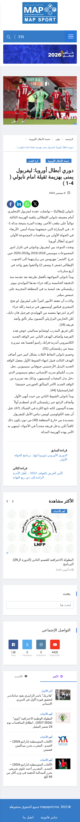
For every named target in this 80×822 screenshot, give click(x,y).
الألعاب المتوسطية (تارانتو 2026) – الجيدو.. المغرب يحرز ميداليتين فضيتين (31, 745)
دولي (57, 139)
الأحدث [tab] (19, 676)
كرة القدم (33, 161)
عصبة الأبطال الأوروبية (39, 139)
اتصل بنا (28, 817)
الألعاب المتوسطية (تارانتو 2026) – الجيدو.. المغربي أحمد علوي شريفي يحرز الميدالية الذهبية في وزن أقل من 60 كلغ (29, 770)
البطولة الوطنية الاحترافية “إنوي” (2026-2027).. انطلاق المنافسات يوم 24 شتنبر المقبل (29, 722)
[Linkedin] (19, 204)
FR (21, 37)
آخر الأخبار (46, 691)
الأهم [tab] (56, 676)
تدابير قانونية (49, 817)
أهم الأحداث (59, 511)
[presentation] (7, 501)
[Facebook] (10, 204)
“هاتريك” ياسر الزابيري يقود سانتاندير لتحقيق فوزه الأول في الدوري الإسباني (29, 699)
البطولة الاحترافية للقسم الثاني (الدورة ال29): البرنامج (43, 561)
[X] (35, 203)
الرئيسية (69, 139)
